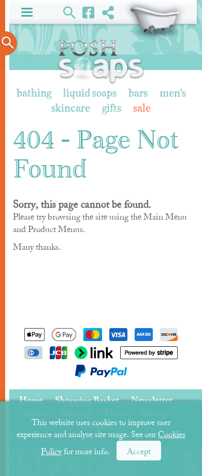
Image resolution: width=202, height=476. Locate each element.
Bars (138, 93)
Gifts (111, 108)
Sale (142, 108)
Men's (173, 93)
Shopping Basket (155, 21)
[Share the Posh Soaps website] (108, 12)
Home (31, 400)
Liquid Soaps (90, 93)
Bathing (34, 93)
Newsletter (151, 400)
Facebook (89, 12)
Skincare (70, 108)
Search (70, 12)
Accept (139, 451)
